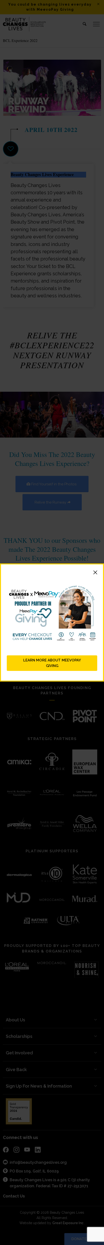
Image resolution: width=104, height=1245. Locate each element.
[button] (52, 573)
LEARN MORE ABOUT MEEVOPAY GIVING (52, 663)
